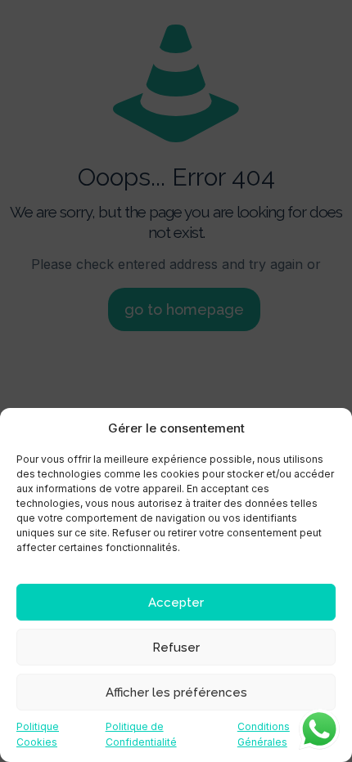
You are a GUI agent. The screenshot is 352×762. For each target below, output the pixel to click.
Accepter (176, 602)
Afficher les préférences (176, 692)
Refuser (176, 647)
